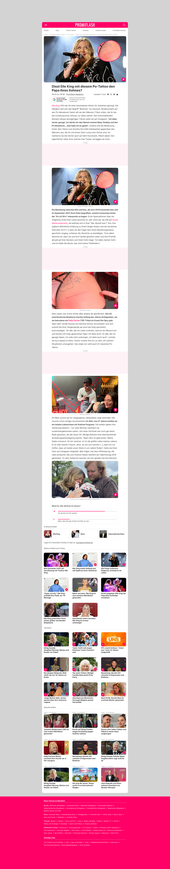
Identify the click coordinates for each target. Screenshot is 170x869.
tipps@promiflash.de (84, 543)
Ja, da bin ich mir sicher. (67, 513)
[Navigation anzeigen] (45, 24)
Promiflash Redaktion (75, 94)
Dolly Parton (74, 320)
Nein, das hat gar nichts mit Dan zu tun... (74, 521)
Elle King (56, 105)
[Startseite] (85, 25)
